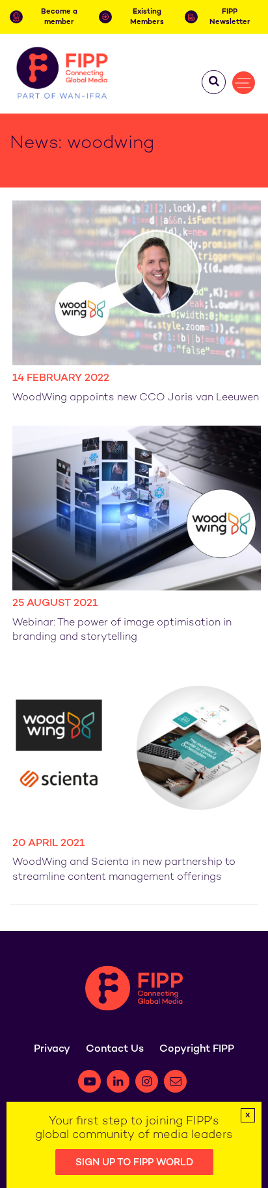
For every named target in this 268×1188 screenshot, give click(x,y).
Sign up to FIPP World (134, 1163)
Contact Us (115, 1049)
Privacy (52, 1049)
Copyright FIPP (196, 1049)
